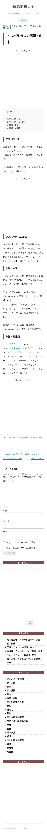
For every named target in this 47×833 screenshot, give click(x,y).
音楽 (9, 744)
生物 (9, 725)
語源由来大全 (23, 6)
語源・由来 (13, 125)
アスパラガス (14, 119)
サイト (6, 532)
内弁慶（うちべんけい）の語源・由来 (25, 651)
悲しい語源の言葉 (15, 702)
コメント (8, 481)
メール (6, 521)
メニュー (23, 20)
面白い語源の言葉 (15, 740)
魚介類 (10, 752)
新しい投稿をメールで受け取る (21, 547)
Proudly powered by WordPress (14, 828)
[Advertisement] (23, 79)
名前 (5, 510)
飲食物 (20, 437)
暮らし (10, 709)
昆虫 (9, 706)
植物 (14, 437)
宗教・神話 (12, 698)
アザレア (29, 348)
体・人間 (11, 683)
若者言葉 (11, 732)
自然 (9, 729)
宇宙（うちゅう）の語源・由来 (21, 655)
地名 (9, 694)
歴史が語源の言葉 (15, 717)
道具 (9, 736)
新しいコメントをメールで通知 (21, 542)
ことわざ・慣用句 (15, 679)
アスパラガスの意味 (17, 122)
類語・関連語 (14, 128)
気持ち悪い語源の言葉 (17, 721)
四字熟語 (11, 690)
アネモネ (15, 348)
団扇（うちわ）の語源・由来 (20, 647)
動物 (9, 687)
